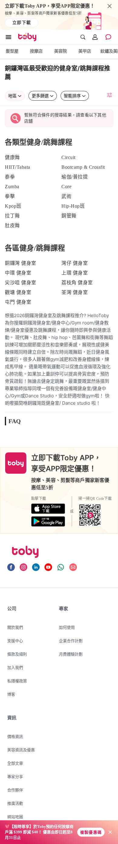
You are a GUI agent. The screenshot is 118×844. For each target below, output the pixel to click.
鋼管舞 (69, 215)
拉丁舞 (12, 215)
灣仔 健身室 (74, 263)
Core (66, 186)
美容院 (60, 51)
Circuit (68, 157)
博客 (11, 694)
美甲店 (84, 51)
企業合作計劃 (71, 640)
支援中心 (15, 640)
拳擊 (10, 196)
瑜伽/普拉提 (74, 176)
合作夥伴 (15, 789)
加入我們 (15, 667)
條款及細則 (17, 654)
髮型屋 (12, 51)
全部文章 (15, 763)
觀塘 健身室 (18, 292)
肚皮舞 (12, 225)
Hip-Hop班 (73, 206)
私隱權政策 (17, 680)
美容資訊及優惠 (21, 749)
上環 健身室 (74, 272)
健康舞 (12, 157)
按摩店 (36, 51)
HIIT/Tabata (17, 167)
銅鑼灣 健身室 (20, 263)
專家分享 (15, 776)
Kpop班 (13, 206)
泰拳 (10, 176)
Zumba (12, 186)
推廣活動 (15, 803)
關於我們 (15, 627)
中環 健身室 (18, 272)
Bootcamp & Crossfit (83, 167)
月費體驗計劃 (71, 654)
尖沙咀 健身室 (20, 282)
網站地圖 (15, 816)
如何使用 (67, 627)
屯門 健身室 (18, 302)
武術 (66, 196)
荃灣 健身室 (74, 292)
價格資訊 (15, 736)
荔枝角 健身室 (77, 282)
